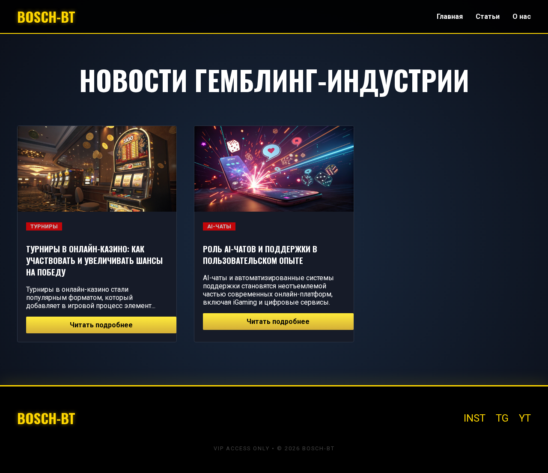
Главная (450, 16)
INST (474, 418)
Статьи (488, 16)
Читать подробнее (101, 325)
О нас (521, 16)
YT (525, 418)
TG (502, 418)
